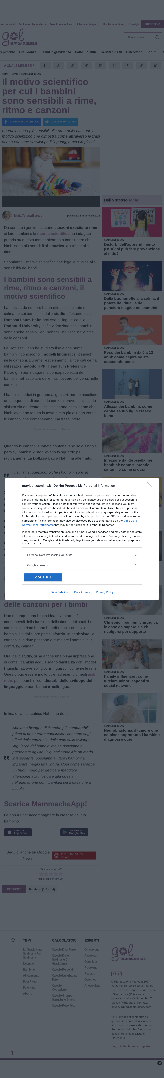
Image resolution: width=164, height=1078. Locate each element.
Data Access (82, 592)
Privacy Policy (104, 592)
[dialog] (82, 539)
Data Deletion (59, 592)
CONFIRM (43, 577)
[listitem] (82, 555)
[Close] (151, 486)
